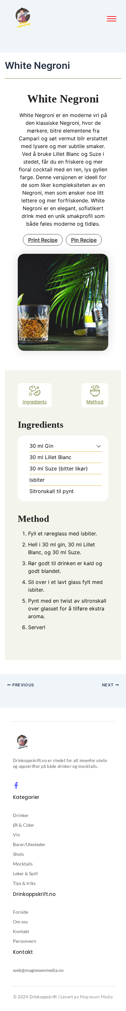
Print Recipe (43, 240)
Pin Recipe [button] (84, 240)
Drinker (21, 815)
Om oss (20, 921)
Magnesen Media (96, 996)
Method (94, 401)
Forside (20, 912)
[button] (98, 446)
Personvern (24, 941)
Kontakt (21, 931)
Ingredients (35, 401)
